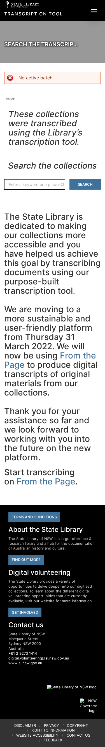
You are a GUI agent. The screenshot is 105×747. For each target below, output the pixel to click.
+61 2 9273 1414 (22, 653)
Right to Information (53, 730)
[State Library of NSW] (69, 686)
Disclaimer (25, 725)
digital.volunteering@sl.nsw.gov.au (38, 658)
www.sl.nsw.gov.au (25, 663)
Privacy (51, 725)
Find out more (26, 559)
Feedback (53, 740)
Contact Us (78, 735)
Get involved (25, 612)
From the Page (46, 481)
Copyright (77, 725)
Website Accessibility (37, 735)
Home (10, 99)
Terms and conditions (34, 517)
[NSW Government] (88, 705)
